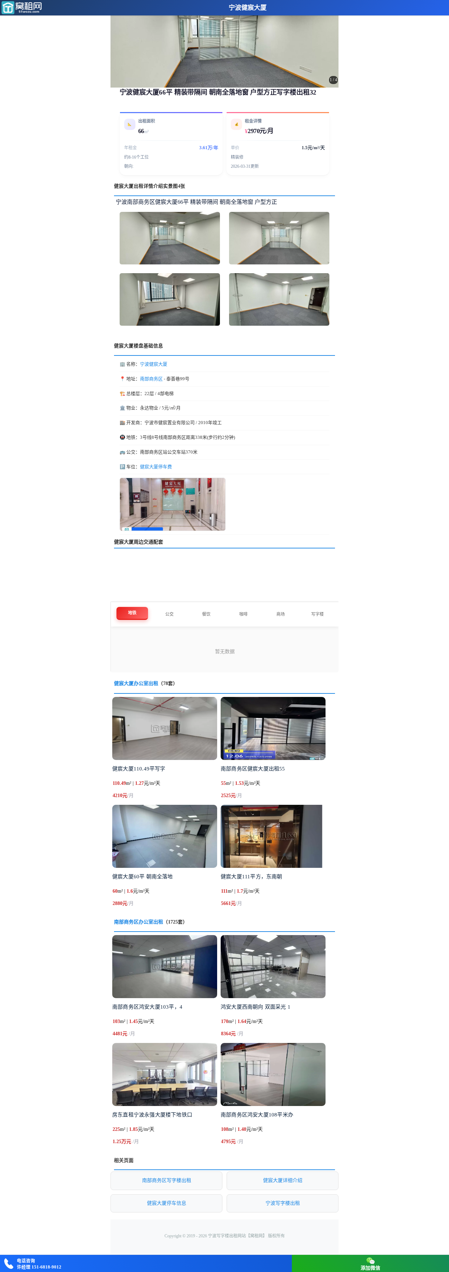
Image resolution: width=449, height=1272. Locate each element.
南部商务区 (151, 378)
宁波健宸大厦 (248, 7)
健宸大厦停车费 (156, 466)
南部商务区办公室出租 (138, 922)
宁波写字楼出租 (283, 1203)
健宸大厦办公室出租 (136, 683)
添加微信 (370, 1268)
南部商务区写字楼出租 (166, 1180)
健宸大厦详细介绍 (282, 1180)
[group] (224, 44)
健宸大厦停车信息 (166, 1203)
